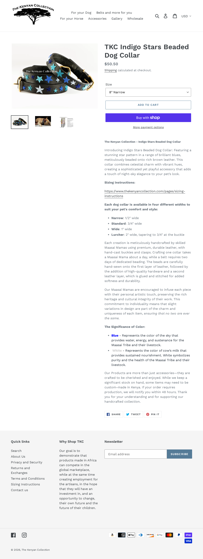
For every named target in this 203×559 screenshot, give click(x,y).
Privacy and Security (26, 462)
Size (108, 84)
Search (16, 451)
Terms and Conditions (28, 478)
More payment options (148, 127)
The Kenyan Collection (36, 549)
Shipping (110, 70)
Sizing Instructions (25, 484)
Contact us (19, 490)
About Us (18, 456)
